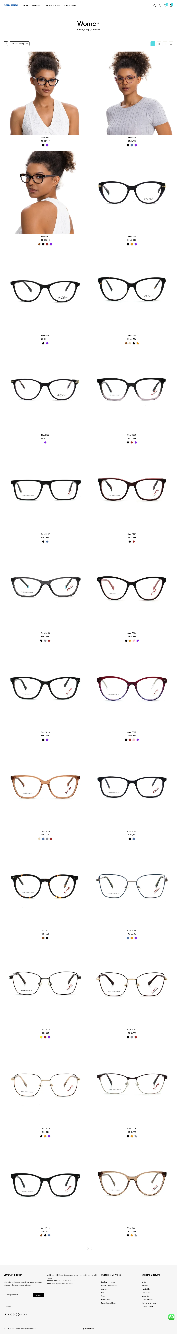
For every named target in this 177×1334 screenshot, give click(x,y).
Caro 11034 (131, 1228)
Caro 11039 (131, 1129)
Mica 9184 (45, 137)
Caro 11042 (45, 1129)
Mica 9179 (132, 137)
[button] (171, 5)
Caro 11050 (45, 831)
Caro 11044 (132, 1029)
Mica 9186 (45, 336)
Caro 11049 (131, 831)
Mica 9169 (45, 236)
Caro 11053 (131, 732)
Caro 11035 (45, 1228)
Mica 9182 (132, 336)
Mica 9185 (45, 435)
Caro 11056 (45, 633)
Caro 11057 (131, 534)
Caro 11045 (45, 1029)
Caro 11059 (45, 534)
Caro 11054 (45, 732)
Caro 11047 (45, 930)
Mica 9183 (132, 236)
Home (80, 29)
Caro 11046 (131, 930)
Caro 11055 (131, 633)
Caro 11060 (131, 435)
